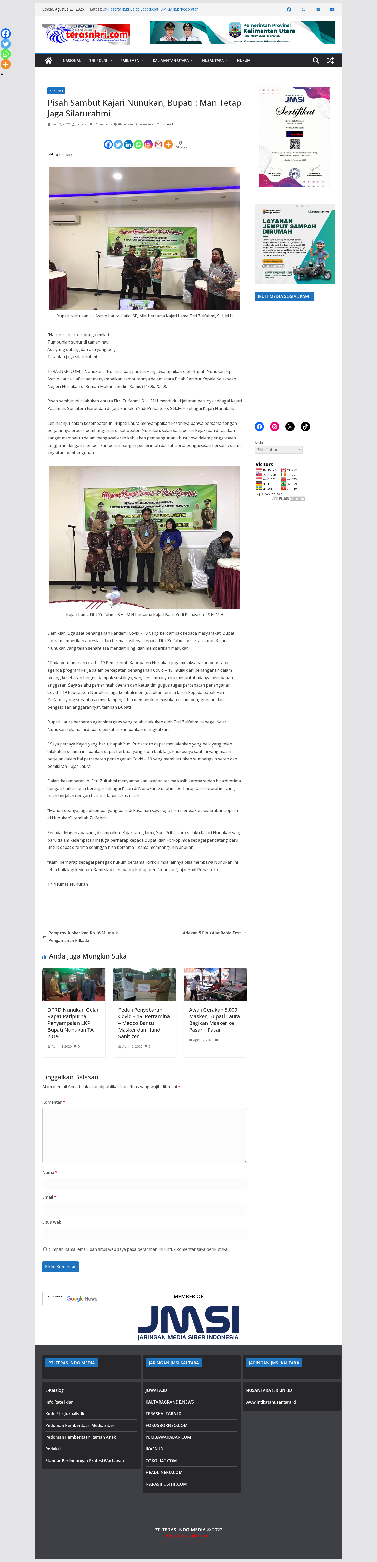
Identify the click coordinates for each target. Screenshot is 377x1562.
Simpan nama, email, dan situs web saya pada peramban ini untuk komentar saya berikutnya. (138, 1249)
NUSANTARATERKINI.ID (269, 1390)
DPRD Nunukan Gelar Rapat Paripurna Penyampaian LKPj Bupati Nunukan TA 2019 (73, 1023)
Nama (49, 1172)
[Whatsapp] (138, 140)
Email (49, 1197)
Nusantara (213, 60)
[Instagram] (148, 140)
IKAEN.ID (154, 1449)
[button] (109, 60)
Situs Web (52, 1222)
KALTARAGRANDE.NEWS (170, 1402)
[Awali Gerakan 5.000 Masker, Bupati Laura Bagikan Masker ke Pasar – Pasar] (215, 972)
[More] (168, 140)
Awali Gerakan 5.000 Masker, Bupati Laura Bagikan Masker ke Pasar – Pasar (214, 1019)
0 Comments (102, 124)
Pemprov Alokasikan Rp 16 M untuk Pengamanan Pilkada (83, 936)
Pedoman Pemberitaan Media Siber (79, 1425)
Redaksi (81, 124)
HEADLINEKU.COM (164, 1472)
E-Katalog (54, 1390)
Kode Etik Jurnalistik (64, 1413)
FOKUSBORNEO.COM (167, 1425)
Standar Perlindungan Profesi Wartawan (84, 1461)
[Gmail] (158, 140)
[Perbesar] (328, 89)
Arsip (259, 442)
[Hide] (2, 74)
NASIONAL (72, 60)
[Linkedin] (128, 140)
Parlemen (130, 60)
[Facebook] (108, 140)
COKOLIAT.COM (161, 1461)
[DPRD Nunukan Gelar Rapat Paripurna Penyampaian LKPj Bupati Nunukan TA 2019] (73, 972)
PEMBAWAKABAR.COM (168, 1437)
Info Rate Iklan (59, 1402)
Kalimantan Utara (171, 60)
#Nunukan (125, 124)
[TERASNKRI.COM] (48, 60)
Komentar (53, 1102)
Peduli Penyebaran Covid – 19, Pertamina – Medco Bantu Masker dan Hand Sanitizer (144, 1023)
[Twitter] (118, 140)
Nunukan (56, 91)
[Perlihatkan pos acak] (330, 60)
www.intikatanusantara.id (271, 1402)
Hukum (244, 60)
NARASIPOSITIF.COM (166, 1484)
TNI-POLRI (98, 60)
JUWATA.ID (156, 1390)
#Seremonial (145, 124)
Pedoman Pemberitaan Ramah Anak (80, 1437)
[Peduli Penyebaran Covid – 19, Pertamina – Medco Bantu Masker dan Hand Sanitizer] (144, 972)
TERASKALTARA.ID (164, 1413)
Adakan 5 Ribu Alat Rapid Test (212, 933)
